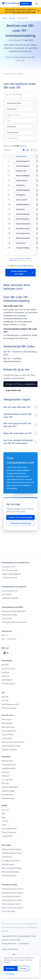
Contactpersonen (9, 764)
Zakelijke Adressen (9, 749)
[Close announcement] (38, 10)
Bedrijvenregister (9, 768)
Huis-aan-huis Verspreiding (13, 742)
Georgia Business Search (12, 900)
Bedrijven (5, 776)
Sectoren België (8, 791)
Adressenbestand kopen (11, 849)
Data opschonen (8, 727)
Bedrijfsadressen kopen (11, 746)
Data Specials (7, 761)
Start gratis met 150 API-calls (24, 12)
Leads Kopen (7, 738)
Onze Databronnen (9, 828)
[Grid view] (27, 150)
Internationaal (7, 795)
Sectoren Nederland (10, 787)
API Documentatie (9, 708)
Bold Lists (6, 676)
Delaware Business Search (12, 893)
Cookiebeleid (7, 836)
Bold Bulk (5, 672)
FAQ (3, 813)
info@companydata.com (11, 574)
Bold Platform (7, 680)
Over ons (5, 810)
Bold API (5, 665)
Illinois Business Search (11, 904)
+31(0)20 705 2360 (9, 578)
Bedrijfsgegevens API (10, 704)
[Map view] (35, 150)
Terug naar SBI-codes (13, 74)
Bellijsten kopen (8, 864)
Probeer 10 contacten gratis (20, 517)
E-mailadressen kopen (11, 860)
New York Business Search (12, 908)
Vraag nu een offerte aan (20, 523)
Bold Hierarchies (8, 684)
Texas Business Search (11, 896)
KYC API (5, 700)
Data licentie (7, 719)
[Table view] (24, 150)
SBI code (12, 18)
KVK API (5, 697)
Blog (3, 817)
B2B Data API (7, 723)
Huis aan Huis (7, 780)
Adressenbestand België (12, 868)
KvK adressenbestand (10, 872)
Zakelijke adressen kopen (12, 853)
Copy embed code (13, 390)
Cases (4, 825)
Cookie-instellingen (10, 949)
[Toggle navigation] (36, 4)
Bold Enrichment (8, 669)
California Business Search (12, 889)
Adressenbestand (9, 731)
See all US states (8, 911)
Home (5, 18)
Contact (5, 821)
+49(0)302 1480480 (10, 598)
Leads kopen (7, 857)
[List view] (31, 150)
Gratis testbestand (9, 875)
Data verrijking (7, 734)
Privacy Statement (9, 832)
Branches (5, 772)
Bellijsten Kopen (8, 798)
